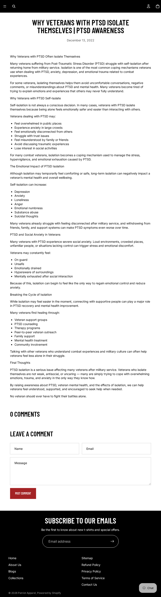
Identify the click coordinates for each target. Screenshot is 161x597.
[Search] (13, 6)
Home (12, 558)
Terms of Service (93, 578)
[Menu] (5, 6)
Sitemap (87, 558)
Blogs (12, 571)
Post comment (23, 493)
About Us (14, 565)
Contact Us (89, 585)
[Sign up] (112, 541)
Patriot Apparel (27, 592)
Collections (15, 578)
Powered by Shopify (49, 592)
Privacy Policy (91, 571)
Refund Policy (91, 565)
